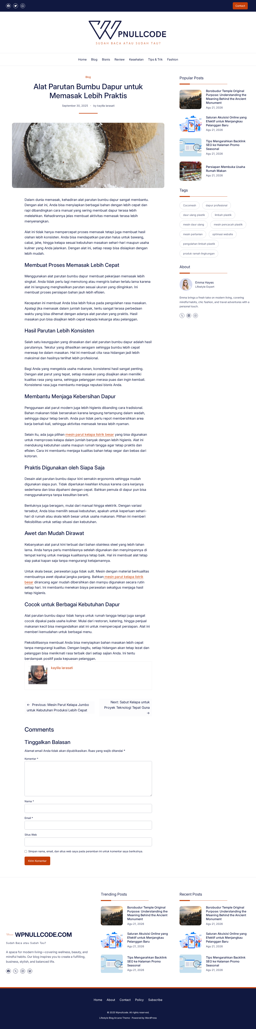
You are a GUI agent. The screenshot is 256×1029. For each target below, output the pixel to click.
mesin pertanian (193, 234)
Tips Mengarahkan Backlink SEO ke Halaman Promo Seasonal (226, 145)
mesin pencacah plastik (228, 224)
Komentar (31, 758)
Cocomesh (189, 205)
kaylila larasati (106, 105)
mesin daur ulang (193, 224)
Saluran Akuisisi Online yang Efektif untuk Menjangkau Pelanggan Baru (226, 121)
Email (29, 817)
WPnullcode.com (43, 934)
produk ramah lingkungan (199, 253)
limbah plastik (223, 214)
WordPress (151, 1017)
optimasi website (222, 234)
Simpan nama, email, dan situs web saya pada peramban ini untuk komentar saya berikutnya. (85, 851)
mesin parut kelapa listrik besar (89, 434)
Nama (29, 801)
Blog (88, 77)
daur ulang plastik (194, 214)
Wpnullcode (122, 1012)
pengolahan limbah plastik (199, 243)
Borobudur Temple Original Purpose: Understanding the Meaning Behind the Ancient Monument (226, 96)
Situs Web (31, 834)
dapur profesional (216, 205)
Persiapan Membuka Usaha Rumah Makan (225, 169)
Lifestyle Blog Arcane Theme (114, 1017)
